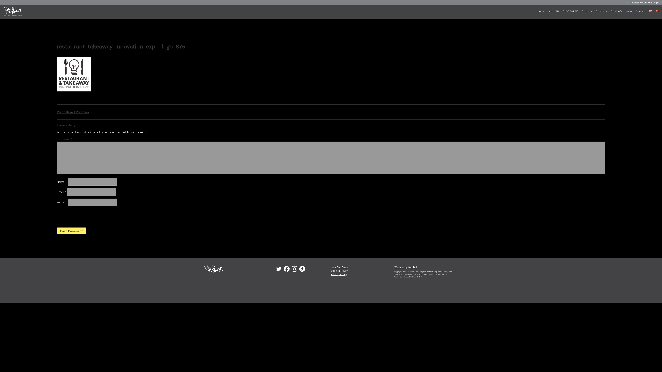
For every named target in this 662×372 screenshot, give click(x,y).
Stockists (601, 11)
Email (61, 192)
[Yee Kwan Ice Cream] (36, 12)
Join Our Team (339, 267)
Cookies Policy (339, 270)
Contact (640, 11)
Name (62, 181)
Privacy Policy (339, 274)
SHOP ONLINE (570, 11)
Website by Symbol (405, 267)
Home (541, 11)
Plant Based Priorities (73, 112)
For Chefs (616, 11)
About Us (553, 11)
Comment (64, 139)
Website (62, 202)
